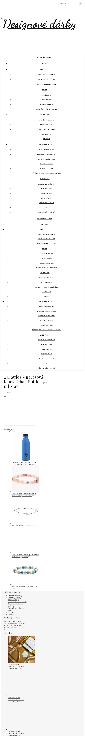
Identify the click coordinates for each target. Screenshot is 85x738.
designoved (10, 429)
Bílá (5, 621)
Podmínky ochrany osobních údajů (14, 599)
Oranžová (7, 623)
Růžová (13, 625)
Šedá (22, 627)
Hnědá (15, 621)
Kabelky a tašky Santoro (46, 154)
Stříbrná (19, 625)
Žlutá (6, 630)
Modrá (20, 621)
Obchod (44, 63)
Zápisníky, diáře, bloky (46, 159)
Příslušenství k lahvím (46, 79)
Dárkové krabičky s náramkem (47, 109)
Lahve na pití (46, 134)
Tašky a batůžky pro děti (46, 212)
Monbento (45, 115)
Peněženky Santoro (46, 150)
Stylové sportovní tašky (46, 84)
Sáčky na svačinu (46, 125)
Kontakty (11, 612)
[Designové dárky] (38, 23)
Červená (17, 627)
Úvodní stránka (44, 57)
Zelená (6, 627)
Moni (44, 90)
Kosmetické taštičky (46, 203)
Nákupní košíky (46, 193)
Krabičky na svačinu (46, 120)
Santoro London (45, 144)
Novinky (11, 614)
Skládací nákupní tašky (46, 184)
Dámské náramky (47, 95)
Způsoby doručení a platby (17, 602)
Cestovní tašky (46, 198)
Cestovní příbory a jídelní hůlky (46, 129)
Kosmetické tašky (46, 168)
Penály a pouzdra (46, 164)
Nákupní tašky (46, 189)
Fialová (9, 621)
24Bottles (44, 69)
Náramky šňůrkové (47, 104)
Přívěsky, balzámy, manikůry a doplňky (46, 173)
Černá (11, 627)
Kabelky (46, 207)
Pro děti (14, 623)
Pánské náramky (47, 100)
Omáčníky (46, 139)
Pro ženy (7, 625)
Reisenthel (45, 179)
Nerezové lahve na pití (46, 75)
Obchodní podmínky (15, 596)
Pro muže (21, 623)
